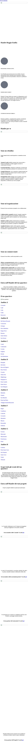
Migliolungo (3, 377)
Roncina (3, 333)
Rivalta (2, 354)
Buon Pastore (4, 369)
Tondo (2, 457)
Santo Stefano (4, 335)
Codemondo (3, 346)
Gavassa (3, 431)
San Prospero (4, 452)
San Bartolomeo (4, 356)
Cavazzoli (3, 305)
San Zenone (3, 338)
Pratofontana (3, 439)
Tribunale (3, 459)
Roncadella (3, 423)
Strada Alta (3, 374)
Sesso (2, 441)
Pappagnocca (4, 379)
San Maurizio (4, 397)
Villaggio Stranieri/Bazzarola (7, 402)
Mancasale (3, 434)
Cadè (2, 307)
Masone (2, 420)
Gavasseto (3, 416)
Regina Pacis (4, 330)
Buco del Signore (5, 367)
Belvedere (3, 365)
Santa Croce (3, 454)
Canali (2, 344)
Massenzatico (4, 436)
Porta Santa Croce (5, 450)
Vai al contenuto (3, 0)
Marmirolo (3, 418)
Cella (2, 310)
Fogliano (3, 351)
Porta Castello (4, 382)
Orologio (3, 326)
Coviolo (2, 349)
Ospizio (2, 395)
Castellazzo (3, 411)
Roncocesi (3, 315)
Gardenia (3, 447)
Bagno (2, 408)
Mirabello (3, 392)
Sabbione (3, 425)
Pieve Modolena (4, 328)
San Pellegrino (4, 386)
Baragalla (3, 362)
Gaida (2, 312)
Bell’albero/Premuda (5, 321)
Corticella (3, 413)
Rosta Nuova (4, 384)
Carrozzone (3, 323)
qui (23, 532)
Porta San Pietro (4, 400)
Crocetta (3, 372)
